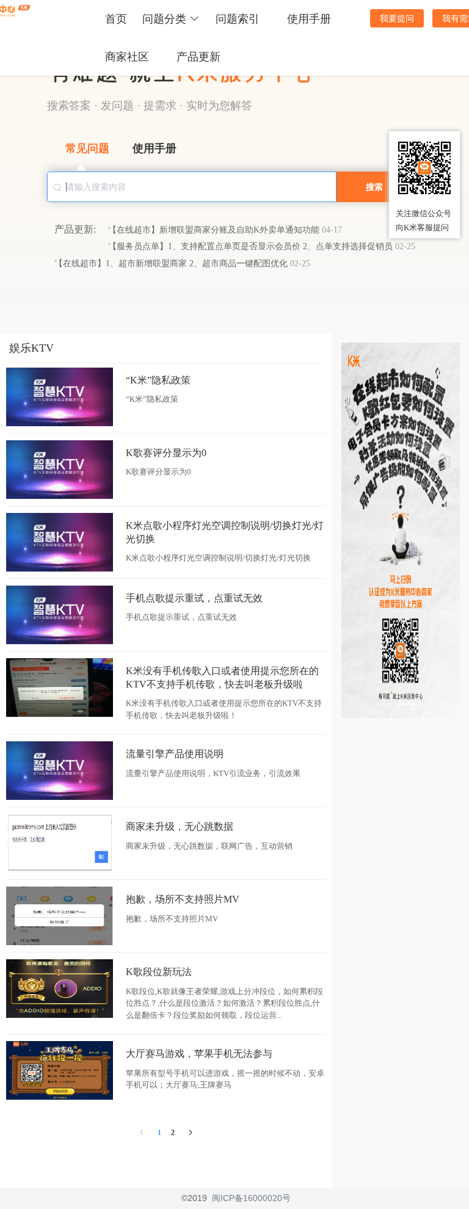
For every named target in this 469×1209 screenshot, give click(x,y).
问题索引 (238, 19)
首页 (116, 19)
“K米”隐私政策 (158, 380)
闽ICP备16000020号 (251, 1198)
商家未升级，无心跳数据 (179, 826)
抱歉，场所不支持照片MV (182, 899)
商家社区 (127, 57)
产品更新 (198, 57)
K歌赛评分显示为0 (166, 453)
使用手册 (309, 19)
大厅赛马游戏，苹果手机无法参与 (199, 1053)
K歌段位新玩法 (159, 972)
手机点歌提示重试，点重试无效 (194, 598)
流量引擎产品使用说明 (175, 754)
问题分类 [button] (164, 19)
